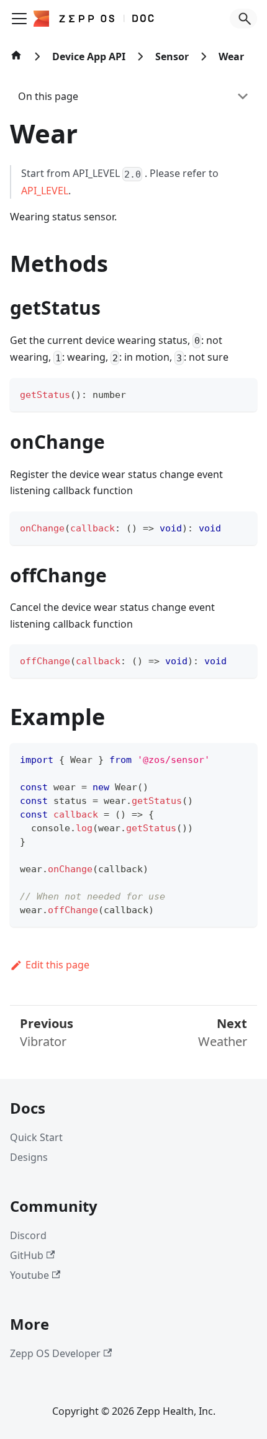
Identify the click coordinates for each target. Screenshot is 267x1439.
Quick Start (36, 1137)
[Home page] (16, 61)
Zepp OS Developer (55, 1353)
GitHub (26, 1255)
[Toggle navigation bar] (19, 18)
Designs (29, 1157)
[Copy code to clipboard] (242, 393)
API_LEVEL (44, 190)
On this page (48, 96)
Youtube (29, 1275)
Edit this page (57, 965)
